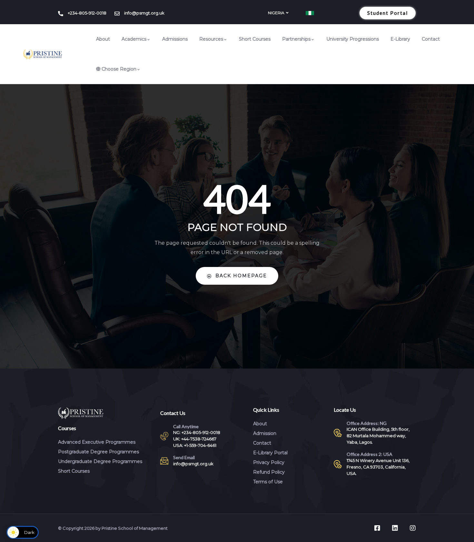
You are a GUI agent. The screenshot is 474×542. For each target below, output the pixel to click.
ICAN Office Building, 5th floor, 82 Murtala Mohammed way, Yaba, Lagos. (378, 436)
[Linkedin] (395, 528)
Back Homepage (241, 276)
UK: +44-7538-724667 (194, 438)
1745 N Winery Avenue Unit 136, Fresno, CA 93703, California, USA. (378, 467)
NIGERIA (276, 12)
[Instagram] (413, 528)
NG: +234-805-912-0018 (196, 432)
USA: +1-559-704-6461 (194, 445)
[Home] (42, 54)
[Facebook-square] (377, 528)
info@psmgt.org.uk (193, 463)
